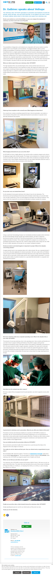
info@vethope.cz (14, 542)
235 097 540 (18, 555)
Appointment (29, 2)
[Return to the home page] (9, 2)
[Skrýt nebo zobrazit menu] (49, 2)
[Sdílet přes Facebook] (7, 515)
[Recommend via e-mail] (4, 515)
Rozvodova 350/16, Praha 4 (17, 531)
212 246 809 (38, 2)
